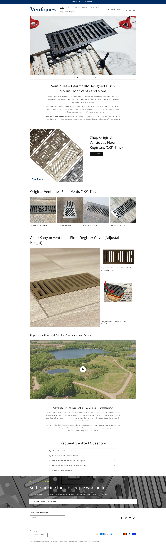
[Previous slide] (70, 77)
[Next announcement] (135, 2)
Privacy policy (54, 541)
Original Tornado (116, 225)
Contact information (94, 541)
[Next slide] (91, 77)
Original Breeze (63, 225)
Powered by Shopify (44, 541)
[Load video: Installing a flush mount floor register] (83, 369)
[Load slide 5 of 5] (86, 77)
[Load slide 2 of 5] (77, 77)
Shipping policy (83, 541)
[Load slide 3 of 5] (80, 77)
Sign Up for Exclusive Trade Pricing (44, 501)
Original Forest (89, 225)
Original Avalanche (37, 225)
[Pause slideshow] (96, 77)
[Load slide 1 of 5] (74, 77)
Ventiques (36, 541)
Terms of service (73, 541)
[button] (68, 8)
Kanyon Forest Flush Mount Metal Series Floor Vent (116, 323)
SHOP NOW (96, 154)
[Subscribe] (62, 517)
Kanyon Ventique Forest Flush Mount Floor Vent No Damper (118, 268)
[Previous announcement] (31, 2)
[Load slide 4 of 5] (83, 77)
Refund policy (63, 541)
